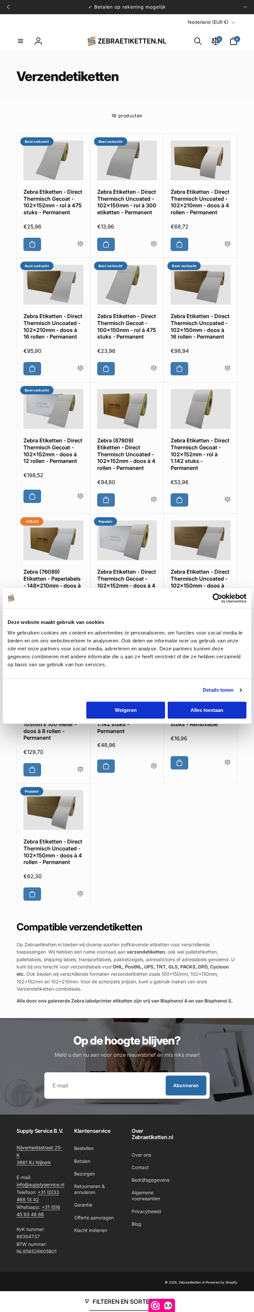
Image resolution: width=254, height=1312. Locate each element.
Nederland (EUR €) (208, 22)
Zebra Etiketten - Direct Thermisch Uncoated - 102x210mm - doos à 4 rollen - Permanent (200, 202)
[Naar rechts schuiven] (245, 7)
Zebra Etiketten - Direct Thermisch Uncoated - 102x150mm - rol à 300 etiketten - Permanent (126, 202)
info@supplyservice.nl (40, 1184)
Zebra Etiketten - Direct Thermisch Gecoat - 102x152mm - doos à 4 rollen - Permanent (126, 581)
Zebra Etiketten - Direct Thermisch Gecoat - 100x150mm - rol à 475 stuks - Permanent (126, 326)
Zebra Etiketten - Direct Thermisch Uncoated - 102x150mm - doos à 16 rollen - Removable (200, 581)
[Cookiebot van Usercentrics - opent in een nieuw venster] (217, 598)
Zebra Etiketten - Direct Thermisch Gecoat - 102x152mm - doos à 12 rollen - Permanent (52, 450)
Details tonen (218, 690)
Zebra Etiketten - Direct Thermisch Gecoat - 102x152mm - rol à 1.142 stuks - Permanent (200, 454)
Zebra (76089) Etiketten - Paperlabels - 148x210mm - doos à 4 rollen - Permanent (52, 581)
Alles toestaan (206, 710)
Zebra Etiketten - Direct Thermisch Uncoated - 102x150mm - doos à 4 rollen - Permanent (52, 851)
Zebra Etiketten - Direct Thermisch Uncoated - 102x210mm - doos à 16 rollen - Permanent (52, 326)
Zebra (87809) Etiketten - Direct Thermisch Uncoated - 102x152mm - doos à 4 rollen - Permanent (126, 454)
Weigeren (126, 710)
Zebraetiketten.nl (192, 1282)
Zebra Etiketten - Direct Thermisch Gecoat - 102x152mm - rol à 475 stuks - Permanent (52, 202)
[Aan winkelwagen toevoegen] (32, 244)
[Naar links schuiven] (9, 7)
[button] (20, 41)
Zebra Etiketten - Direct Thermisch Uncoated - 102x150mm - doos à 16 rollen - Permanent (200, 326)
